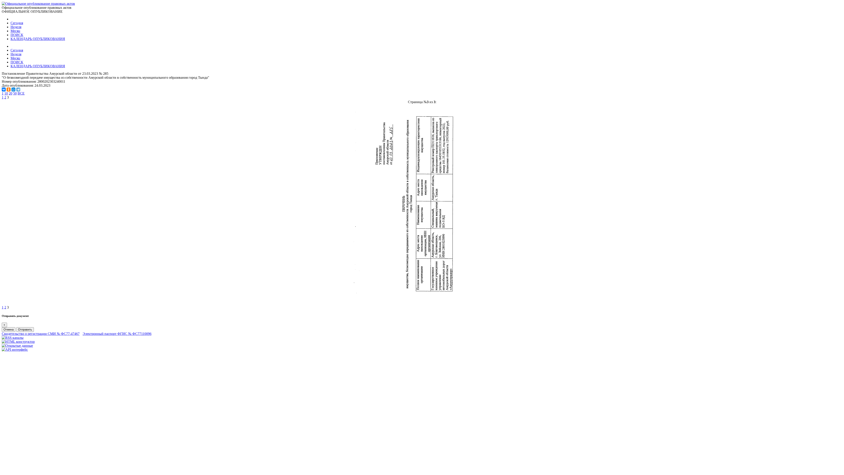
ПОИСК (17, 35)
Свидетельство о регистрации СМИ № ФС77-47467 (41, 334)
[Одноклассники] (9, 89)
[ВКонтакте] (4, 89)
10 (6, 93)
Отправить (25, 329)
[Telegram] (18, 89)
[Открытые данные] (17, 345)
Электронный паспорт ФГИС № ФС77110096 (117, 334)
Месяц (15, 31)
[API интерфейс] (15, 349)
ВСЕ (21, 93)
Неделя (16, 27)
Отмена (9, 329)
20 (10, 93)
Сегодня (17, 23)
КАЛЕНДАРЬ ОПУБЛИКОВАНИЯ (38, 39)
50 (15, 93)
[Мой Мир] (13, 89)
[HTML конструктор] (18, 341)
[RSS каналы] (13, 338)
